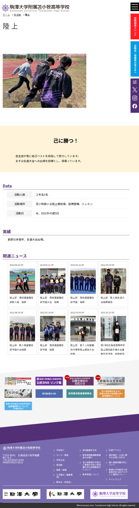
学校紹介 (60, 450)
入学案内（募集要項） (64, 475)
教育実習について (91, 474)
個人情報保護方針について (118, 463)
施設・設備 (61, 469)
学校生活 (60, 459)
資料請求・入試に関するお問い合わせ (118, 456)
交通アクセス (115, 450)
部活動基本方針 (90, 450)
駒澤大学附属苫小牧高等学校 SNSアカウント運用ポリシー (118, 472)
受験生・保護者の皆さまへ (135, 59)
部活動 (17, 14)
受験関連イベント (135, 26)
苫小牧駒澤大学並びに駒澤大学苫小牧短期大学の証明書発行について (92, 466)
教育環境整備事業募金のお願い (92, 456)
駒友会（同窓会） (64, 481)
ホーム (6, 14)
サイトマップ (115, 479)
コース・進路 (62, 454)
